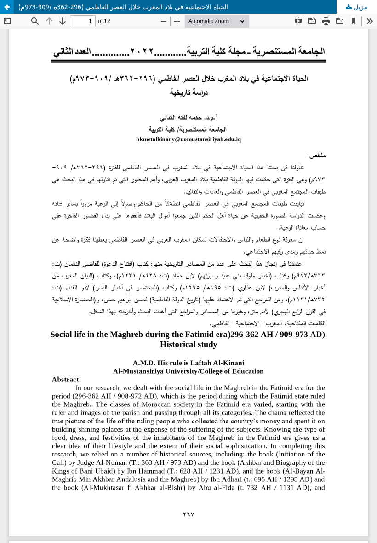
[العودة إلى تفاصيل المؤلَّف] (7, 7)
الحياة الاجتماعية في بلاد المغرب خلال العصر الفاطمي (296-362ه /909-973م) (123, 6)
